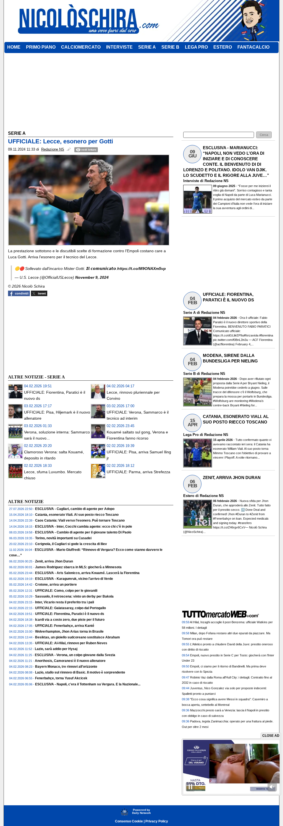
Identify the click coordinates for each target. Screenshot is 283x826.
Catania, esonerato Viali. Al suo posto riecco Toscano (77, 515)
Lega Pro (191, 435)
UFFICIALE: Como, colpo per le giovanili (66, 591)
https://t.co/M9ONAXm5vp (141, 268)
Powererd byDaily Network (141, 811)
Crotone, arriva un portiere (56, 584)
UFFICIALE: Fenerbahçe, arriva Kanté (64, 626)
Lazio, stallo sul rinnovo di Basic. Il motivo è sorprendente (80, 672)
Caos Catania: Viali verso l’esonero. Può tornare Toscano (80, 520)
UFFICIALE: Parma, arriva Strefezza (138, 472)
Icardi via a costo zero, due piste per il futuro (69, 620)
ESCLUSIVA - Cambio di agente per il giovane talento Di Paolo (83, 532)
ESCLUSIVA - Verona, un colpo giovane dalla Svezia (75, 655)
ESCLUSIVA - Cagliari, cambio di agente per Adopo (74, 509)
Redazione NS (217, 181)
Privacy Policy (156, 821)
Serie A (189, 313)
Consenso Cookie (129, 821)
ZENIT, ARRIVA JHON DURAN (232, 477)
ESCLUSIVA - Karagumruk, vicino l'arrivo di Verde (74, 579)
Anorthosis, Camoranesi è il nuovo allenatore (70, 661)
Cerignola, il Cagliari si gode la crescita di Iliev (71, 544)
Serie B (189, 374)
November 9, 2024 (92, 277)
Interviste (191, 181)
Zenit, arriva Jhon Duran (54, 561)
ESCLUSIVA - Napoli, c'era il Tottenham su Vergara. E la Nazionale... (87, 684)
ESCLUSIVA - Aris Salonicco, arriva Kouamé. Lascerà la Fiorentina (87, 573)
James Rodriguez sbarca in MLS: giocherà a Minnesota (78, 567)
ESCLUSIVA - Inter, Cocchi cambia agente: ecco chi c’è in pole (83, 526)
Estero (188, 496)
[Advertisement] (49, 334)
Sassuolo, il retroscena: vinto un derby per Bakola (74, 596)
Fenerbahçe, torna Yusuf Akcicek (61, 678)
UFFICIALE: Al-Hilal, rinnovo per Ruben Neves (71, 643)
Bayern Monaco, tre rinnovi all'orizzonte (66, 667)
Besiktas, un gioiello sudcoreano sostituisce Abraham (77, 637)
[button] (264, 134)
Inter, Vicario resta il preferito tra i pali (64, 602)
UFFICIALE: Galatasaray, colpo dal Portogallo (70, 608)
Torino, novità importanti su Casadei (63, 538)
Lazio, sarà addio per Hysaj (56, 649)
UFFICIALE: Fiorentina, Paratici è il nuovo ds (69, 614)
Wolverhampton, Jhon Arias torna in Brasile (69, 631)
